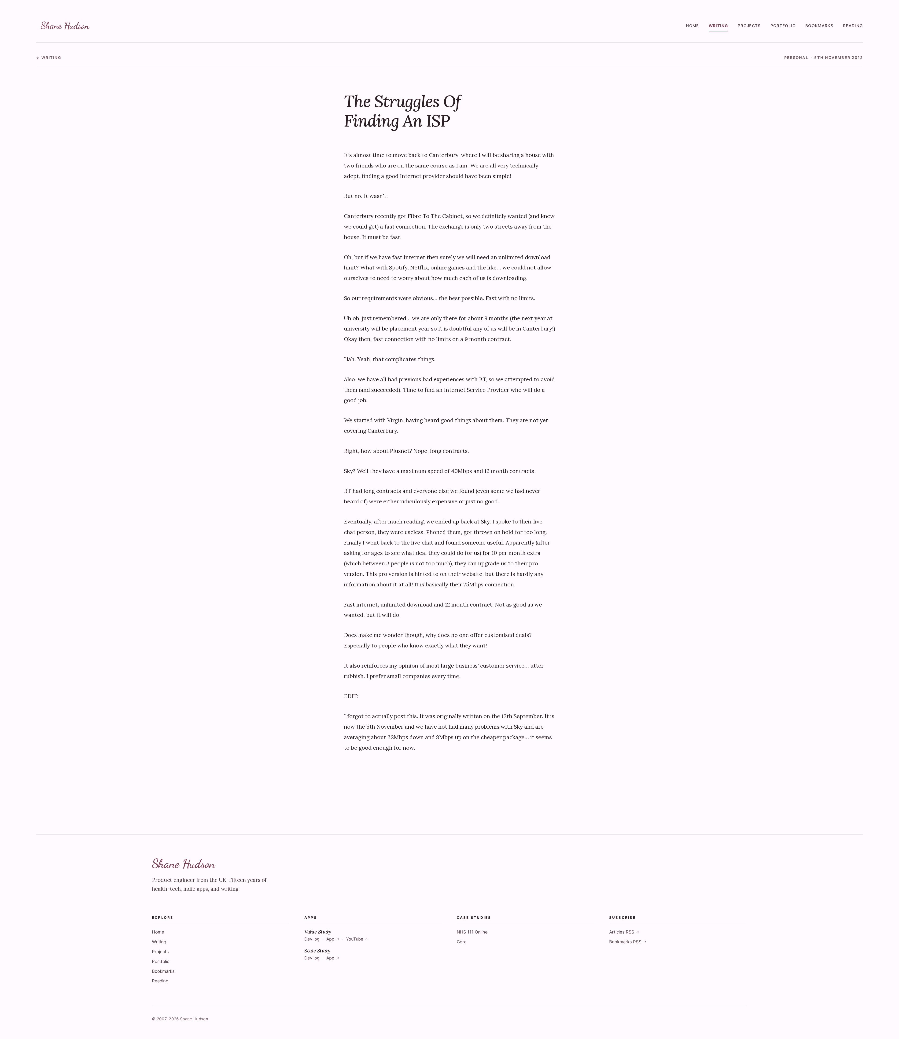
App (332, 939)
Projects (749, 25)
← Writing (48, 57)
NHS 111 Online (472, 931)
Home (692, 25)
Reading (853, 25)
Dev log (312, 939)
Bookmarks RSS (627, 941)
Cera (461, 941)
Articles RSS (624, 931)
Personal (796, 57)
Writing (718, 25)
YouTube (357, 939)
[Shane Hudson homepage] (65, 26)
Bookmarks (819, 25)
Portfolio (783, 25)
